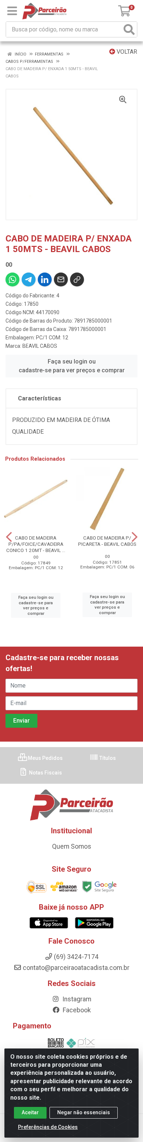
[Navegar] (8, 537)
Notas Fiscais (45, 773)
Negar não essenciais (83, 1112)
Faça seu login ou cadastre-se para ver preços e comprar (72, 366)
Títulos (107, 758)
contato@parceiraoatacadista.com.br (76, 967)
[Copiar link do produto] (77, 279)
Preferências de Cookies (48, 1127)
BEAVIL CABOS (39, 346)
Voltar (126, 51)
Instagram (76, 999)
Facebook (76, 1010)
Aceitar (30, 1112)
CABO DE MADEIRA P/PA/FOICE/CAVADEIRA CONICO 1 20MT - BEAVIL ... (35, 544)
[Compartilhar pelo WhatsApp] (12, 279)
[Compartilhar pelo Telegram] (29, 279)
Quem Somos (71, 846)
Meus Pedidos (45, 758)
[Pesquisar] (129, 29)
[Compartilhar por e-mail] (61, 279)
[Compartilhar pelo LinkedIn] (45, 279)
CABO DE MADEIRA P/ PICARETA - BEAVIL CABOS (107, 541)
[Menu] (12, 11)
